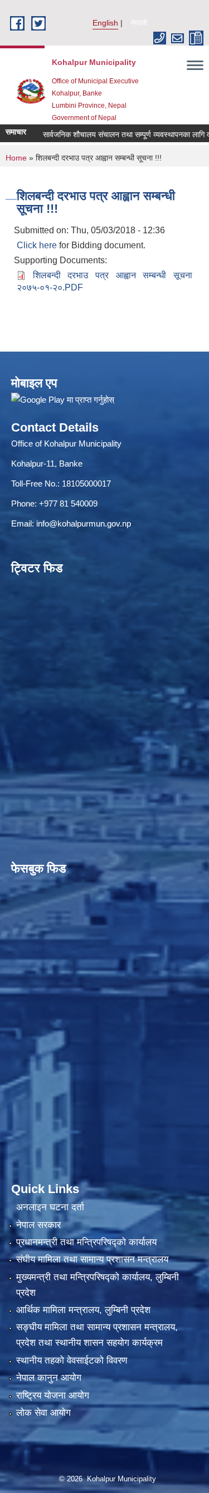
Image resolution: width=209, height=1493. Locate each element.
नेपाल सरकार (38, 1225)
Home (16, 157)
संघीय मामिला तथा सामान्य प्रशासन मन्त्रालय (92, 1259)
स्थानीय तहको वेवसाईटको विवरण (71, 1360)
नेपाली (138, 22)
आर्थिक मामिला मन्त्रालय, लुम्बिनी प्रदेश (83, 1310)
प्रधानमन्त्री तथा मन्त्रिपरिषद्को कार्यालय (86, 1242)
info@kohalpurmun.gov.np (83, 523)
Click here (37, 245)
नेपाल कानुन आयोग (48, 1377)
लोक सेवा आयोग (43, 1412)
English (105, 22)
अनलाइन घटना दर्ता (50, 1207)
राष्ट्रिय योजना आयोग (52, 1395)
